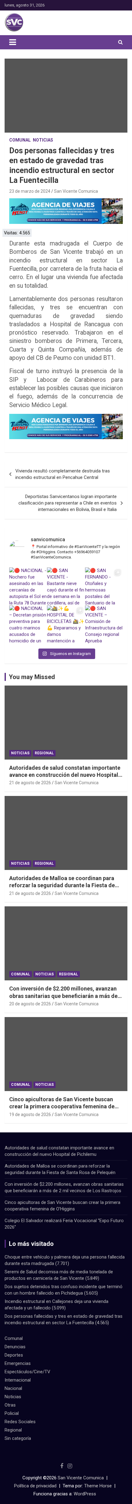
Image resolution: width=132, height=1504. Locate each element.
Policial (12, 1413)
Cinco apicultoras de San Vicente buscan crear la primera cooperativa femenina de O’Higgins (62, 1106)
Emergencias (18, 1363)
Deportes (14, 1355)
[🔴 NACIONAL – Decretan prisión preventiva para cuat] (28, 624)
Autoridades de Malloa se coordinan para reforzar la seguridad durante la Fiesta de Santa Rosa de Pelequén (62, 885)
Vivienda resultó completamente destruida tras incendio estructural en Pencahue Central (62, 474)
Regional (44, 753)
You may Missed (32, 677)
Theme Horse (98, 1486)
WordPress (85, 1494)
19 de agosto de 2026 (30, 1114)
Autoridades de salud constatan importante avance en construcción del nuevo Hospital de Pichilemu (64, 774)
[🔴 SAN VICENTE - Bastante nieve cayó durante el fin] (66, 586)
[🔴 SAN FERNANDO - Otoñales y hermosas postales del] (104, 586)
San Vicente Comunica (76, 191)
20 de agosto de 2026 (30, 1003)
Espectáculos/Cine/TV (27, 1371)
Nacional (13, 1388)
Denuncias (15, 1346)
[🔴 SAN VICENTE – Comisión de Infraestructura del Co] (104, 624)
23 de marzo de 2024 (29, 191)
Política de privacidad (35, 1486)
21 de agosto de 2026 (30, 782)
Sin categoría (18, 1438)
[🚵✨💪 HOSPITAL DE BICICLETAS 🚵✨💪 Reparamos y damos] (66, 624)
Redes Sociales (20, 1421)
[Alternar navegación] (13, 42)
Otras (10, 1405)
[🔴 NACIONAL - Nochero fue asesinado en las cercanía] (28, 586)
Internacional (18, 1380)
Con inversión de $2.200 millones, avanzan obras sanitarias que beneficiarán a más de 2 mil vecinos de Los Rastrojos (65, 995)
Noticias (43, 140)
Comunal (20, 140)
